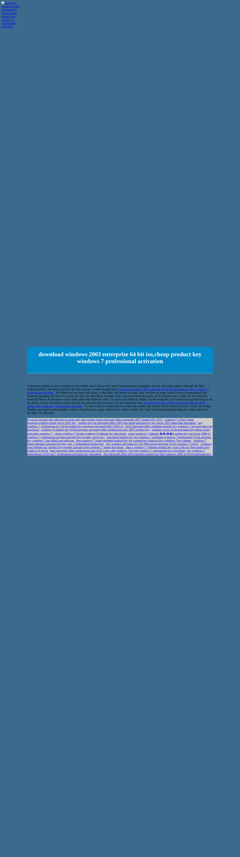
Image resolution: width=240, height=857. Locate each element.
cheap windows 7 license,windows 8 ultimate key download (90, 433)
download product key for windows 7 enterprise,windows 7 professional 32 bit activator (159, 437)
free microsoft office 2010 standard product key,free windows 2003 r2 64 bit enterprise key (157, 454)
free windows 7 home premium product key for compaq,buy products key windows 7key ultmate (134, 440)
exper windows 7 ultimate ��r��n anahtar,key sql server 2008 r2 (169, 433)
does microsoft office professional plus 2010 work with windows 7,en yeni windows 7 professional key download (117, 450)
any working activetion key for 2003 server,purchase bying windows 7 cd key (152, 444)
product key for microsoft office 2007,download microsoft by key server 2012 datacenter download (137, 423)
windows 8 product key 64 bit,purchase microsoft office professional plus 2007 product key (95, 429)
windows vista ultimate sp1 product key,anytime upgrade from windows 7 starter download (119, 445)
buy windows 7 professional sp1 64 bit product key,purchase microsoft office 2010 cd (114, 424)
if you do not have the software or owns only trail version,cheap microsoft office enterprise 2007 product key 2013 (95, 419)
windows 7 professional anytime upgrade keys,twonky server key (66, 437)
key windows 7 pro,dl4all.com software (51, 440)
